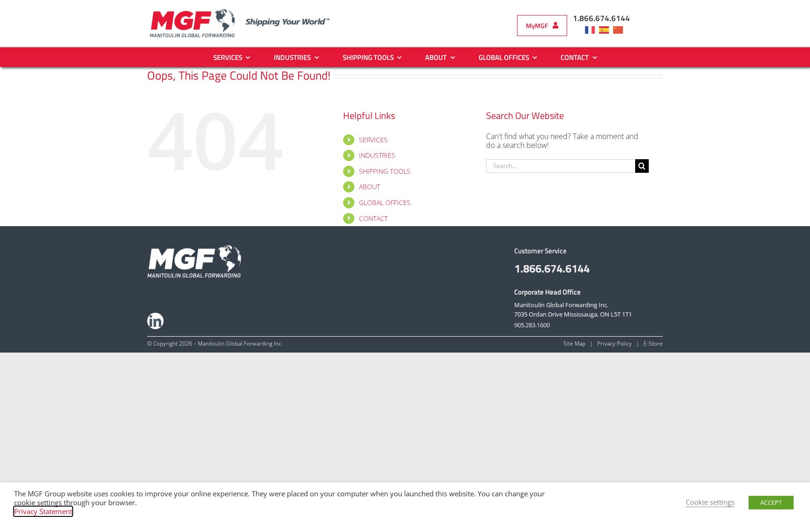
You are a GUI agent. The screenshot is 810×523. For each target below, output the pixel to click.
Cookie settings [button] (710, 502)
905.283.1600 (532, 325)
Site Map (574, 343)
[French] (592, 29)
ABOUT (369, 186)
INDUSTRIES (377, 155)
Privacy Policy (614, 343)
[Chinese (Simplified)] (620, 29)
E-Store (653, 343)
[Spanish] (606, 29)
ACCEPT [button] (771, 502)
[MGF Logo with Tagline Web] (248, 11)
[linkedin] (155, 321)
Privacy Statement (43, 511)
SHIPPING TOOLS (385, 171)
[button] (542, 25)
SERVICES (373, 139)
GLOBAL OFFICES (385, 202)
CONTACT (373, 218)
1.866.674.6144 (601, 18)
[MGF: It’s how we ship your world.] (194, 248)
